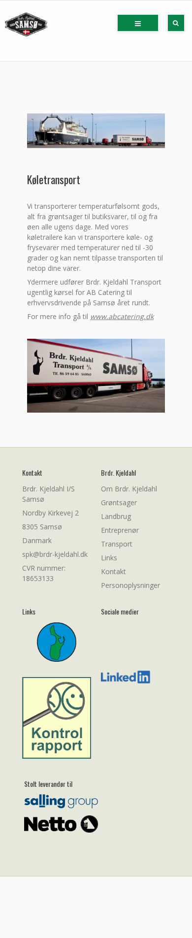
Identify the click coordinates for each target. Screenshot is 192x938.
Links (109, 557)
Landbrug (116, 516)
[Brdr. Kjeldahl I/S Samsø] (26, 25)
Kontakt (113, 571)
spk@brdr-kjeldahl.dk (55, 554)
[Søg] (169, 23)
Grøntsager (119, 502)
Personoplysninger (130, 585)
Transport (116, 544)
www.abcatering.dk (122, 316)
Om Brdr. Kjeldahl (129, 488)
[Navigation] (138, 23)
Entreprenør (120, 530)
